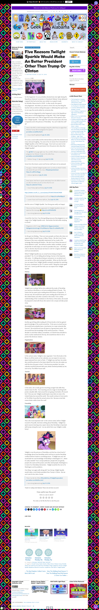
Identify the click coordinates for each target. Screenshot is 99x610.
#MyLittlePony (45, 478)
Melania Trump (58, 564)
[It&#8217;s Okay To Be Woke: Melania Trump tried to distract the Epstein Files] (31, 532)
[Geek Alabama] (49, 27)
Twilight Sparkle (61, 567)
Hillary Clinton (50, 564)
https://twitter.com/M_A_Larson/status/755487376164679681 (43, 192)
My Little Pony (32, 565)
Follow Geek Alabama (17, 120)
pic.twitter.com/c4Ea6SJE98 (34, 156)
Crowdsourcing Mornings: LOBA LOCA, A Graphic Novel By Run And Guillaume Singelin (79, 121)
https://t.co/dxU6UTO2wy (34, 185)
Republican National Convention (37, 567)
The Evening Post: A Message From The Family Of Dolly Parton (80, 212)
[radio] (40, 497)
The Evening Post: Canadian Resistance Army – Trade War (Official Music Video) (78, 101)
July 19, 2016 (46, 135)
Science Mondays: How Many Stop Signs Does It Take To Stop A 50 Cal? (79, 169)
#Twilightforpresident (56, 478)
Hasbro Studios (43, 564)
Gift (69, 2)
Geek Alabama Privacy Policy (21, 606)
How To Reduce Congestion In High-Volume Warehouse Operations (78, 112)
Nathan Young (31, 74)
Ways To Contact (77, 42)
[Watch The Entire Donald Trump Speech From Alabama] (46, 532)
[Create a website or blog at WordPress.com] (33, 606)
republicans (48, 567)
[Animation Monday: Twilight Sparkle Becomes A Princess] (60, 532)
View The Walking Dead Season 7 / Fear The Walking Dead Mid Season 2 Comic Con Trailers (57, 573)
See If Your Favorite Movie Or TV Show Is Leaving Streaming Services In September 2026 (79, 149)
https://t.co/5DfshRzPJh (49, 210)
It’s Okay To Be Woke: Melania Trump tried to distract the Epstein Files (31, 538)
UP (47, 607)
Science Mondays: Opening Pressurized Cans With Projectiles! (77, 164)
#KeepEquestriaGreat (52, 170)
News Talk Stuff (46, 562)
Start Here (19, 42)
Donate (76, 61)
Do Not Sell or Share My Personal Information (17, 136)
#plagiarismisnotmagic (33, 228)
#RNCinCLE (44, 226)
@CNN (31, 152)
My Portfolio (31, 42)
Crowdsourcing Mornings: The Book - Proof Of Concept (80, 199)
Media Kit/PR (53, 42)
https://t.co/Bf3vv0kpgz (33, 172)
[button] (3, 608)
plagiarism (55, 565)
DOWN (51, 607)
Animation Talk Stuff (32, 47)
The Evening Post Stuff (31, 602)
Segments (65, 42)
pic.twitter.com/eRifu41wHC (34, 132)
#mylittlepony (44, 228)
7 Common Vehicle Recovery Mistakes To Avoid (79, 206)
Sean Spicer (54, 567)
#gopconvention (54, 226)
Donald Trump (35, 564)
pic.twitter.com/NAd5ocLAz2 (34, 480)
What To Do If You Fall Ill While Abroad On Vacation (80, 249)
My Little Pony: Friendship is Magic (44, 565)
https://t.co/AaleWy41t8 (56, 228)
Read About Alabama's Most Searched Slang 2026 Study (79, 255)
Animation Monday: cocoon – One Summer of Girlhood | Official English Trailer (78, 181)
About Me (43, 42)
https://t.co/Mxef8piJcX (58, 196)
